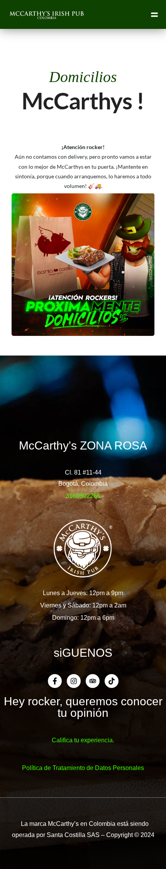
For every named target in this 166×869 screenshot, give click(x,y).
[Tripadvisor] (93, 681)
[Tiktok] (112, 681)
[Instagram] (74, 681)
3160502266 (83, 496)
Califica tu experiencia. (83, 740)
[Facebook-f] (55, 681)
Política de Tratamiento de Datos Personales (83, 768)
